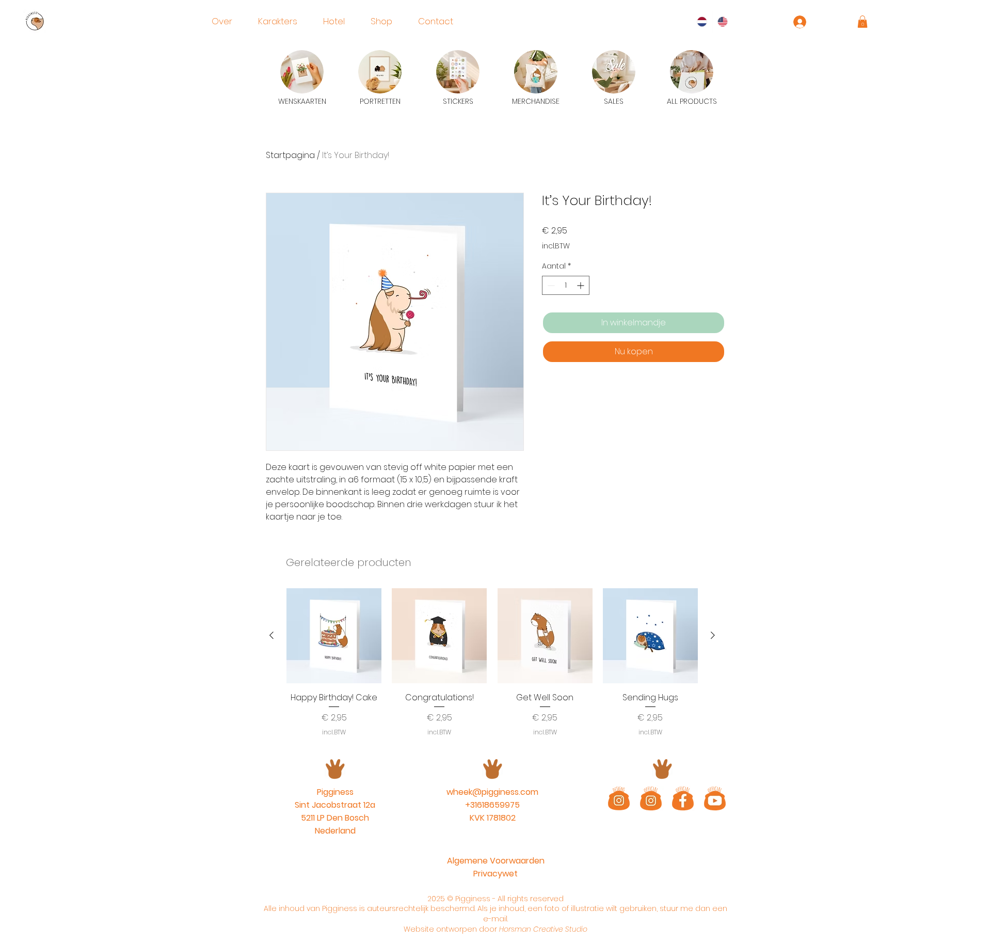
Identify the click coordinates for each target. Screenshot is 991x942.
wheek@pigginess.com (492, 792)
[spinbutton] (565, 285)
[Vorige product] (271, 635)
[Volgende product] (713, 635)
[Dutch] (702, 22)
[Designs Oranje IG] (619, 798)
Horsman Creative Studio (543, 929)
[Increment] (581, 285)
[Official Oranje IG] (651, 798)
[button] (862, 21)
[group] (492, 662)
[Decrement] (550, 285)
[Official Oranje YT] (715, 798)
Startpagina (290, 155)
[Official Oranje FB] (683, 798)
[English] (722, 22)
